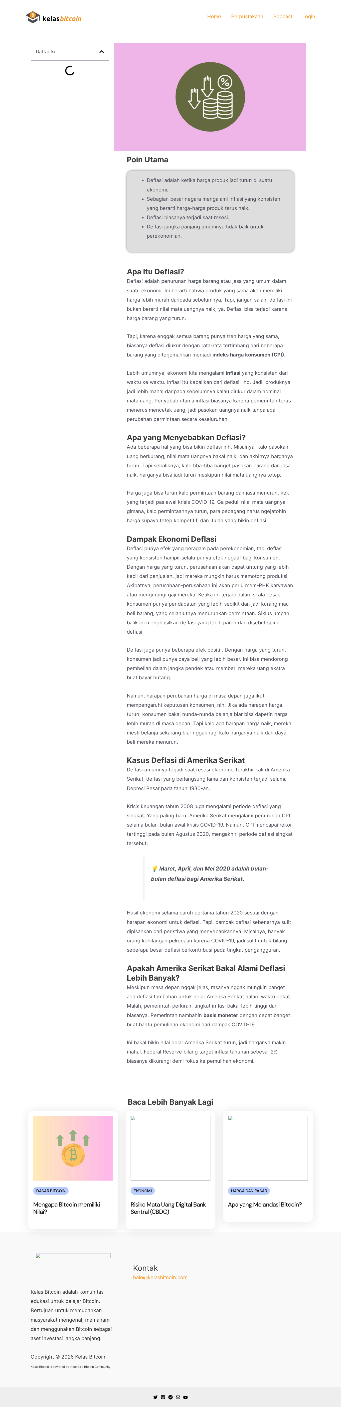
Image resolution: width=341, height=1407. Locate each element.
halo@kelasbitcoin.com (160, 1277)
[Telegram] (170, 1397)
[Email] (178, 1397)
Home (214, 16)
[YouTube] (185, 1397)
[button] (101, 51)
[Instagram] (163, 1397)
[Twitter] (155, 1397)
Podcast (282, 16)
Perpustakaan (247, 16)
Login (308, 16)
